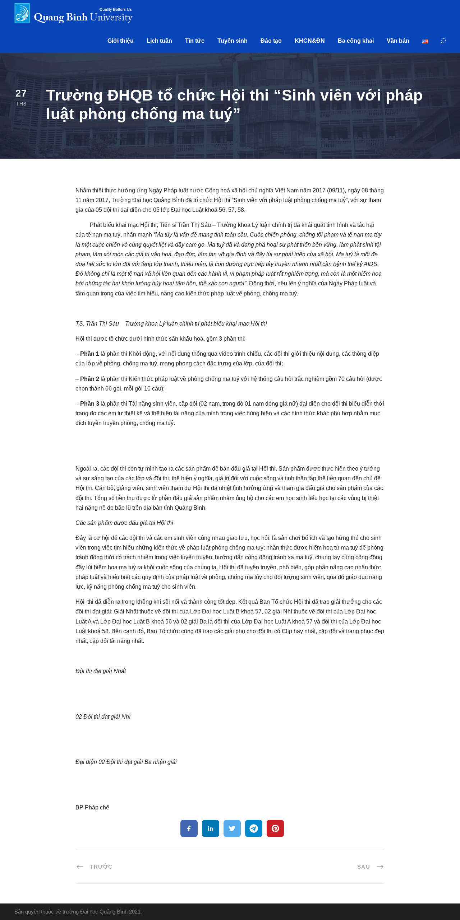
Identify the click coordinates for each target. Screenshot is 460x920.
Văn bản (398, 41)
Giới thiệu (120, 41)
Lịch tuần (159, 41)
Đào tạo (271, 41)
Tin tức (194, 41)
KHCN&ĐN (310, 41)
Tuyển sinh (232, 41)
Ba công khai (356, 41)
